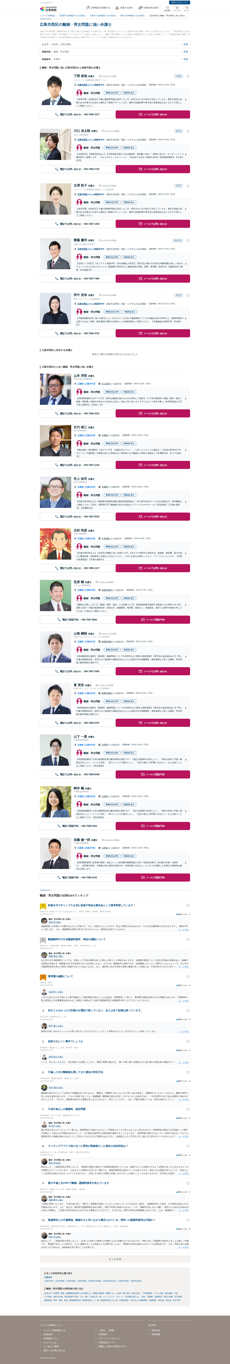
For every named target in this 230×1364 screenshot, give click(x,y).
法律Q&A (47, 1334)
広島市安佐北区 (109, 1281)
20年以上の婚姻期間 (138, 1300)
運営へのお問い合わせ (54, 1350)
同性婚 (168, 1300)
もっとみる (115, 1259)
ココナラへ (47, 3)
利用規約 (103, 1334)
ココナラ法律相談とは (54, 1330)
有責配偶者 (124, 1300)
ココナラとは (49, 1342)
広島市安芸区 (123, 1281)
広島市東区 (60, 1281)
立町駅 (105, 745)
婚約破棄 (168, 1293)
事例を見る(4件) (112, 753)
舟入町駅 (106, 384)
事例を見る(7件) (112, 93)
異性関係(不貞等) (71, 1297)
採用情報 (156, 1334)
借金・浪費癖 (147, 1297)
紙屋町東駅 (107, 590)
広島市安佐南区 (94, 1281)
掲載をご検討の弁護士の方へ (113, 1346)
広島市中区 (90, 384)
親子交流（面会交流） (132, 1293)
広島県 (80, 384)
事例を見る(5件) (112, 257)
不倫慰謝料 (147, 1293)
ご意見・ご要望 (106, 1330)
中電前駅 (106, 538)
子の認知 (48, 1297)
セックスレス (108, 1297)
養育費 (56, 1293)
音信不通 (176, 1300)
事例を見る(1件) (112, 392)
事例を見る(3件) (112, 495)
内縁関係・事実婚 (156, 1300)
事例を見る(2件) (112, 443)
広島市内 (48, 1277)
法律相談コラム (51, 1338)
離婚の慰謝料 (99, 1293)
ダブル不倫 (158, 1293)
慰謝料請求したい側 (90, 1300)
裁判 (66, 1300)
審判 (61, 1300)
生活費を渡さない (132, 1297)
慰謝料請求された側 (109, 1300)
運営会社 (156, 1330)
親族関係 (158, 1297)
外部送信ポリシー (107, 1342)
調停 (55, 1300)
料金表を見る (129, 93)
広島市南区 (71, 1281)
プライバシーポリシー (109, 1338)
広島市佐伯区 (136, 1281)
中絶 (176, 1293)
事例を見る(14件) (112, 312)
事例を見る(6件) (112, 148)
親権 (62, 1293)
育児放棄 (178, 1297)
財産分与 (48, 1293)
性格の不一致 (96, 1297)
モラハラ (119, 1297)
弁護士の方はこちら (179, 2)
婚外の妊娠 (58, 1297)
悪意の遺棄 (168, 1297)
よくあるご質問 (51, 1346)
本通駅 (105, 435)
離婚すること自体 (113, 1293)
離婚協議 (48, 1300)
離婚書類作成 (75, 1300)
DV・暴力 (84, 1297)
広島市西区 (82, 85)
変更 (186, 44)
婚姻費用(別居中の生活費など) (79, 1293)
